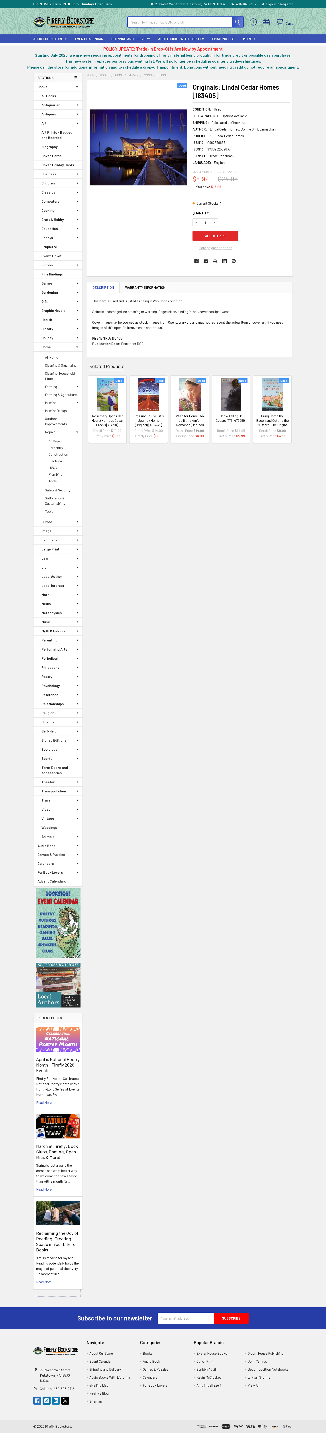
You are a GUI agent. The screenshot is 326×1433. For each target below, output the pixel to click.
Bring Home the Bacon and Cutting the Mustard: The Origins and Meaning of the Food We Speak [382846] (272, 427)
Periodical (49, 658)
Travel (46, 800)
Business (49, 174)
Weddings (49, 827)
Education (49, 228)
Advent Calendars (51, 881)
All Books (48, 96)
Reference (49, 695)
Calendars (45, 863)
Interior (50, 402)
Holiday (47, 338)
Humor (46, 522)
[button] (58, 923)
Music (46, 622)
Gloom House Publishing (265, 1353)
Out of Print (205, 1361)
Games (47, 283)
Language (49, 540)
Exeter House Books (211, 1353)
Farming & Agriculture (61, 394)
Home (46, 347)
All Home (51, 357)
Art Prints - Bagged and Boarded (56, 135)
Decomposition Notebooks (268, 1369)
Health (46, 319)
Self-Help (49, 731)
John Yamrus (257, 1361)
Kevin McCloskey (208, 1377)
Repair (50, 432)
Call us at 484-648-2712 (57, 1388)
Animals (48, 836)
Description (103, 287)
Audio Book (46, 845)
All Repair (56, 441)
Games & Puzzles (51, 854)
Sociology (49, 749)
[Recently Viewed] (254, 22)
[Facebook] (196, 261)
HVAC (53, 467)
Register (286, 4)
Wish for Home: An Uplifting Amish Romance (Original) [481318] (190, 422)
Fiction (47, 265)
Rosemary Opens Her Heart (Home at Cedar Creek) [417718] (107, 420)
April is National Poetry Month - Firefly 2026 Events (58, 1065)
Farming (51, 386)
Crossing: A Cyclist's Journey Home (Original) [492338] (149, 420)
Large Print (50, 549)
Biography (49, 146)
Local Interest (52, 585)
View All (253, 1385)
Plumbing (55, 474)
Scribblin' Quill (206, 1369)
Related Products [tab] (106, 366)
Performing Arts (54, 649)
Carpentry (56, 447)
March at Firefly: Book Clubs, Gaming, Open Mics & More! (57, 1151)
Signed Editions (54, 740)
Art (44, 123)
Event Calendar (89, 39)
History (47, 329)
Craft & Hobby (52, 219)
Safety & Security (57, 490)
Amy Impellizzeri (208, 1385)
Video (46, 809)
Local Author (51, 576)
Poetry (46, 676)
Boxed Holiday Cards (57, 165)
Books (42, 87)
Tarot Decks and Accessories (54, 770)
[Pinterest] (234, 261)
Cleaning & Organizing (61, 365)
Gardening (49, 292)
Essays (47, 238)
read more (44, 1102)
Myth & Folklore (53, 631)
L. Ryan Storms (259, 1377)
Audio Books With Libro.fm (181, 39)
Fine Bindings (52, 274)
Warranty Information (145, 287)
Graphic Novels (53, 310)
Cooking (47, 210)
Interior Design (56, 410)
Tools (53, 481)
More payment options (215, 247)
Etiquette (49, 247)
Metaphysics (51, 613)
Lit (43, 567)
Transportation (53, 791)
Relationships (52, 704)
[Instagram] (47, 1401)
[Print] (215, 261)
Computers (50, 201)
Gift (44, 301)
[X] (65, 1401)
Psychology (50, 685)
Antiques (48, 114)
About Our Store (48, 39)
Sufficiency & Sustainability (55, 500)
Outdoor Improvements (56, 421)
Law (44, 558)
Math (45, 594)
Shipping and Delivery (130, 39)
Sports (47, 758)
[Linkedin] (224, 261)
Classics (48, 192)
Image (46, 531)
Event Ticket (51, 256)
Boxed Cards (51, 156)
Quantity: (201, 213)
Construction (58, 454)
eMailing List (223, 39)
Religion (47, 713)
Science (48, 722)
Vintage (47, 818)
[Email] (206, 261)
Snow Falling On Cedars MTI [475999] (231, 418)
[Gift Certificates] (267, 22)
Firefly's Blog (99, 1393)
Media (46, 604)
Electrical (56, 461)
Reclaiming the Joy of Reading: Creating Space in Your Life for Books (57, 1241)
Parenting (49, 640)
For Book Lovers (50, 872)
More (247, 39)
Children (48, 183)
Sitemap (95, 1401)
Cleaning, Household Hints (60, 376)
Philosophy (50, 667)
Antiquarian (50, 105)
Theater (48, 782)
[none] (138, 147)
